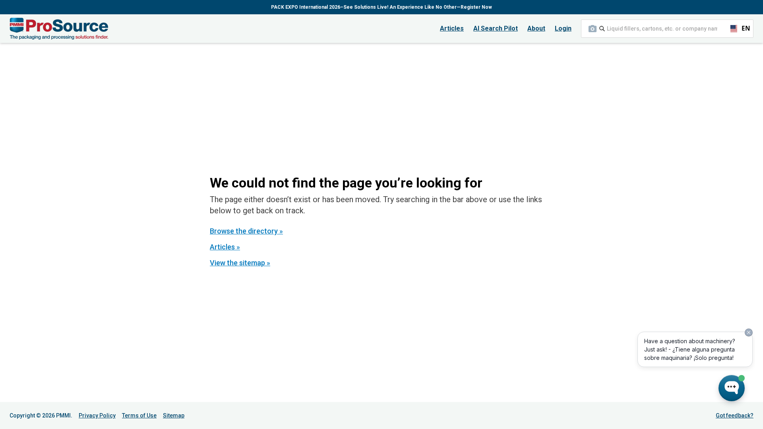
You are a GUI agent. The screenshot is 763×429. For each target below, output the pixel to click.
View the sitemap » (240, 263)
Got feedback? (734, 415)
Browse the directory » (246, 231)
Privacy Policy (97, 415)
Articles (452, 28)
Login (563, 28)
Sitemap (173, 415)
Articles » (225, 247)
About (536, 28)
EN (742, 28)
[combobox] (667, 28)
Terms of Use (139, 415)
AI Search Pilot (495, 28)
